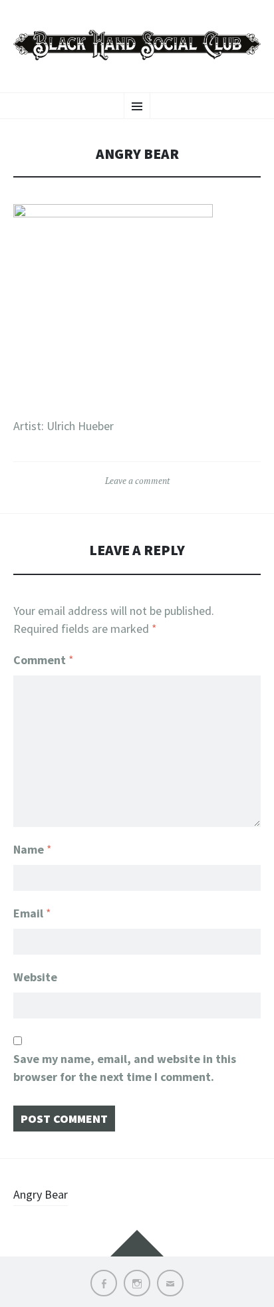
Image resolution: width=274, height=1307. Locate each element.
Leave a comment (137, 481)
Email (32, 913)
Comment (43, 659)
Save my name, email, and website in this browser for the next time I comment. (124, 1067)
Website (35, 977)
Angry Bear (40, 1194)
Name (32, 849)
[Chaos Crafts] (137, 44)
